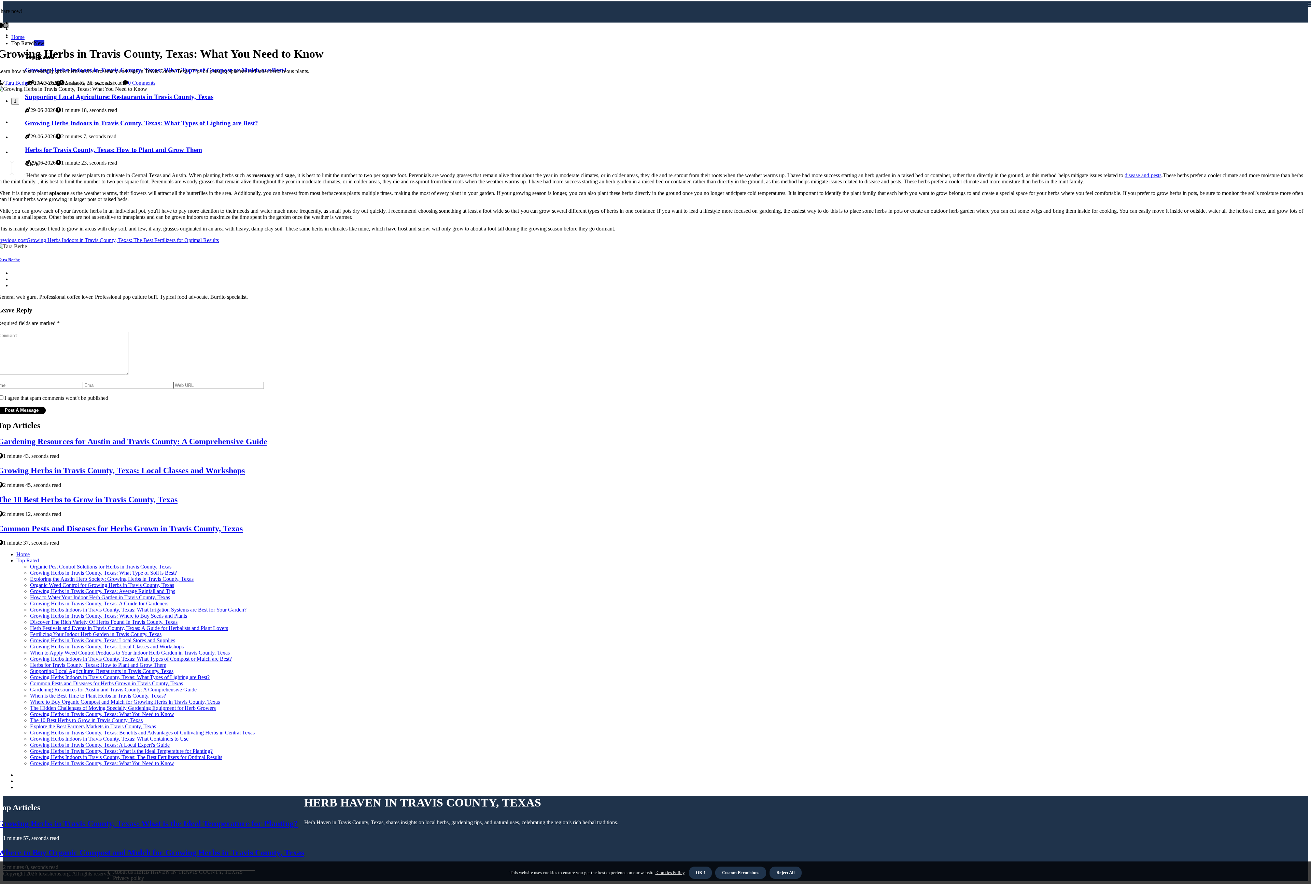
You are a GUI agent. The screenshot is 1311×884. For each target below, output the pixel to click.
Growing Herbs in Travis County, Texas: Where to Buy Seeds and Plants (108, 616)
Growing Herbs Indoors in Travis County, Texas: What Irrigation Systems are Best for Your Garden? (138, 610)
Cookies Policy (670, 872)
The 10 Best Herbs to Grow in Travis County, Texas (86, 720)
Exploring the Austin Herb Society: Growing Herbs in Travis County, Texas (112, 579)
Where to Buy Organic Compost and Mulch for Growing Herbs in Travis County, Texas (125, 702)
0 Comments (141, 83)
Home (18, 37)
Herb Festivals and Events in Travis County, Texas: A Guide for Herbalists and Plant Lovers (129, 628)
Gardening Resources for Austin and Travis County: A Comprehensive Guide (113, 689)
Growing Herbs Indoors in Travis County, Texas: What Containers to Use (109, 739)
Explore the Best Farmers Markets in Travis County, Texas (93, 726)
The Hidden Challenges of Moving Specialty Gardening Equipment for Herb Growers (123, 708)
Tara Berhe (16, 83)
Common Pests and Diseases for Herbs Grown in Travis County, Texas (106, 683)
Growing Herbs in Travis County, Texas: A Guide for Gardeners (99, 603)
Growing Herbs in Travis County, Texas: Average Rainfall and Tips (102, 591)
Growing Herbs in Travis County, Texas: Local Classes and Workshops (107, 646)
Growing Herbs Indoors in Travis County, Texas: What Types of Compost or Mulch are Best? (131, 659)
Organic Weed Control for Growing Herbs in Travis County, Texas (102, 585)
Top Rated (27, 560)
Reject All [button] (785, 872)
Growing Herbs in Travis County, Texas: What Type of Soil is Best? (103, 573)
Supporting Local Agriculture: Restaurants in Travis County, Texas (101, 671)
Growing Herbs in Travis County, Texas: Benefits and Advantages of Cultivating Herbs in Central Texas (142, 732)
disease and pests (1143, 175)
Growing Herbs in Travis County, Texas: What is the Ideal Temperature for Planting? (121, 751)
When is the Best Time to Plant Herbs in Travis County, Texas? (98, 696)
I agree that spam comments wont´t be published (56, 398)
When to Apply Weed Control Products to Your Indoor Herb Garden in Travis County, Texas (130, 653)
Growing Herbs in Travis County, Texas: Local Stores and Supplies (102, 640)
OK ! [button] (700, 872)
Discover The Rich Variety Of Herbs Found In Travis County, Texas (104, 622)
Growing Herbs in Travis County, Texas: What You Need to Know (102, 714)
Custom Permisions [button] (740, 872)
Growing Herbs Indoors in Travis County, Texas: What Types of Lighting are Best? (120, 677)
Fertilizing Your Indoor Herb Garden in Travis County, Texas (95, 634)
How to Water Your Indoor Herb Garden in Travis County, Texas (100, 597)
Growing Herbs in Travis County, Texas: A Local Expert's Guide (100, 745)
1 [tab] (15, 101)
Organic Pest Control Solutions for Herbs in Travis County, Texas (100, 567)
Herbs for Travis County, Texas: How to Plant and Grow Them (98, 665)
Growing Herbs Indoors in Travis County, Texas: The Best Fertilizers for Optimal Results (126, 757)
